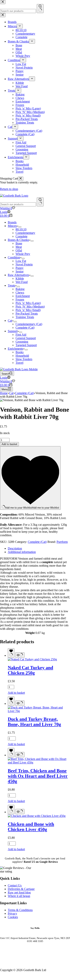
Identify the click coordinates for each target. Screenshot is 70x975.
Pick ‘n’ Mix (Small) (28, 310)
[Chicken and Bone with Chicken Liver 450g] (37, 816)
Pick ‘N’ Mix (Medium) (30, 306)
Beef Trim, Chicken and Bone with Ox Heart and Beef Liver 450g (38, 776)
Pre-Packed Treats (27, 313)
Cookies (13, 917)
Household (22, 355)
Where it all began (19, 896)
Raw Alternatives (18, 275)
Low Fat (21, 261)
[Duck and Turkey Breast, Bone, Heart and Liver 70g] (39, 711)
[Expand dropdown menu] (19, 226)
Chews (20, 292)
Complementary (25, 232)
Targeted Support (26, 345)
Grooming (22, 341)
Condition (14, 257)
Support (13, 331)
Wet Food (22, 282)
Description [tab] (15, 548)
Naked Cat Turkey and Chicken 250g (30, 670)
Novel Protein (24, 264)
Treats (11, 285)
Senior (20, 271)
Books (20, 352)
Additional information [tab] (22, 552)
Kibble (20, 278)
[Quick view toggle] (19, 655)
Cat (10, 320)
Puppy (20, 268)
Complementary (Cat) (29, 324)
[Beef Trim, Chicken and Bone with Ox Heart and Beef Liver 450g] (39, 762)
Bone (19, 243)
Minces (12, 225)
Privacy (12, 913)
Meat (19, 247)
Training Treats (25, 317)
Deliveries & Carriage (21, 889)
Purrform (62, 541)
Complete (21, 236)
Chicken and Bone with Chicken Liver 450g (31, 827)
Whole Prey (23, 254)
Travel (19, 362)
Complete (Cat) (25, 327)
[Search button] (40, 201)
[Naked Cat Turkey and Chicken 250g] (32, 659)
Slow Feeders (24, 359)
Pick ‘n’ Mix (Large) (28, 303)
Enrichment (23, 296)
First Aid (21, 334)
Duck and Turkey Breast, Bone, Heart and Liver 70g (34, 722)
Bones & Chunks (18, 240)
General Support (26, 338)
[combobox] (18, 204)
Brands (12, 222)
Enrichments (15, 348)
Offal (19, 250)
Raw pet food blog (19, 892)
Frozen (20, 299)
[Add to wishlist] (11, 653)
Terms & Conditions (20, 910)
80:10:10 (21, 229)
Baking (20, 289)
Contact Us (15, 885)
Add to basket (9, 444)
